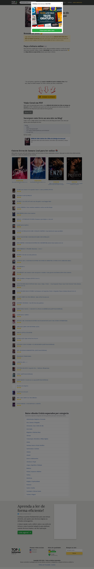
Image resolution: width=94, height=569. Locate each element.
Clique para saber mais (47, 30)
